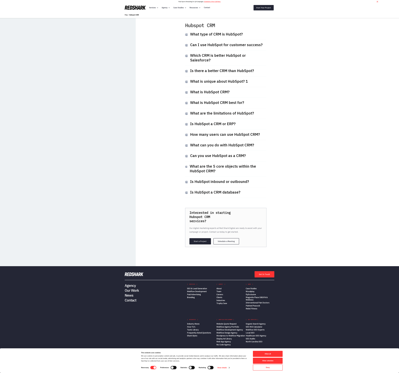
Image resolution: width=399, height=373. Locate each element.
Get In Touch (264, 274)
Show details (222, 368)
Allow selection (267, 361)
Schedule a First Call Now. (212, 1)
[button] (153, 8)
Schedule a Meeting (226, 241)
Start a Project (200, 241)
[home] (135, 8)
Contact (207, 7)
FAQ (126, 15)
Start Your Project (263, 8)
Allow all (268, 354)
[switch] (174, 367)
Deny (268, 367)
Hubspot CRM (134, 15)
